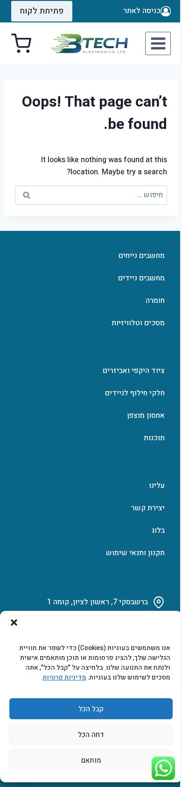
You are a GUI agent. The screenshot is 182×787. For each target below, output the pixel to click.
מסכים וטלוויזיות (138, 323)
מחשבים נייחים (142, 255)
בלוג (158, 530)
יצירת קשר (148, 508)
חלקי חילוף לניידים (135, 393)
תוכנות (154, 438)
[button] (14, 622)
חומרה (155, 300)
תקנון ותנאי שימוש (135, 552)
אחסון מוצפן (146, 415)
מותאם (91, 760)
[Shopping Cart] (21, 44)
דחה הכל (91, 735)
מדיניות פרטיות (64, 677)
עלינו (157, 485)
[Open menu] (158, 43)
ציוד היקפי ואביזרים (134, 370)
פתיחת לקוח (42, 11)
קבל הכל (91, 709)
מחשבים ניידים (141, 278)
